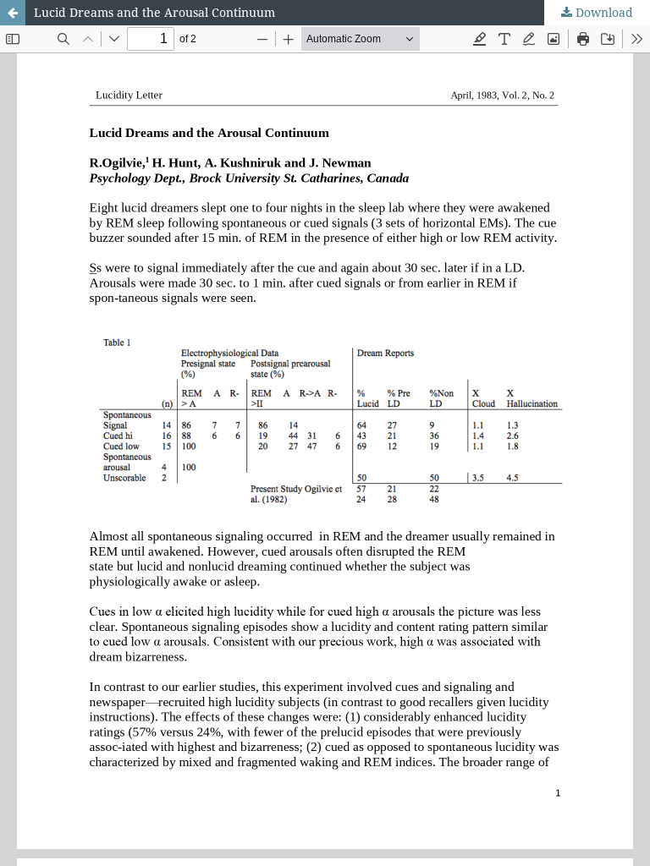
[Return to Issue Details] (12, 12)
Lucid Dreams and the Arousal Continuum (154, 12)
